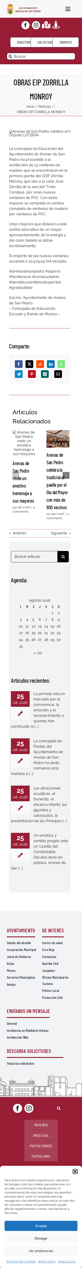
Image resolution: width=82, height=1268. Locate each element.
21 (46, 633)
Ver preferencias (41, 1251)
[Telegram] (19, 374)
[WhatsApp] (61, 364)
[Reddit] (40, 364)
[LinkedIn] (51, 364)
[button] (75, 1171)
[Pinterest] (32, 374)
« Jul (38, 653)
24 (21, 640)
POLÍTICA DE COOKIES (21, 1261)
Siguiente (59, 533)
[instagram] (36, 25)
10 (21, 626)
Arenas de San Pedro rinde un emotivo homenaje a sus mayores (24, 443)
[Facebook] (19, 364)
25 (27, 640)
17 (21, 633)
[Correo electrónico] (58, 374)
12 (33, 626)
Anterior (20, 533)
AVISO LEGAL (47, 1261)
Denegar (41, 1238)
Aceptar (41, 1226)
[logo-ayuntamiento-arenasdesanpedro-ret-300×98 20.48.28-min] (24, 4)
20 (40, 633)
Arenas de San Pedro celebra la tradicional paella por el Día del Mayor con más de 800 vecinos (58, 439)
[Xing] (45, 374)
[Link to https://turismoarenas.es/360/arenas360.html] (56, 25)
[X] (29, 364)
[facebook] (25, 25)
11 (27, 626)
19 (33, 633)
